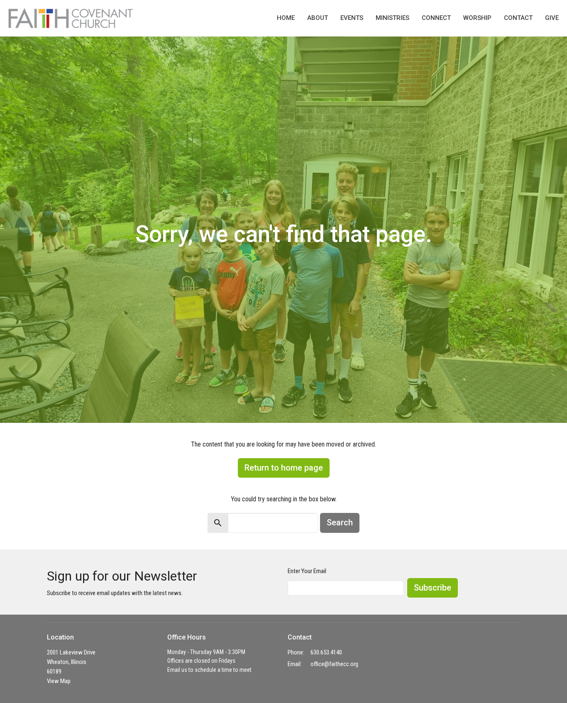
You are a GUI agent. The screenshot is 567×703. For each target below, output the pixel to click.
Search (340, 522)
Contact (518, 18)
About (317, 18)
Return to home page (283, 468)
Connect (436, 18)
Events (351, 18)
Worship (477, 18)
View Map (59, 681)
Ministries (392, 18)
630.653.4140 (326, 652)
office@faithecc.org (334, 664)
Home (286, 18)
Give (552, 18)
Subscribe (432, 588)
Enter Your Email (307, 571)
